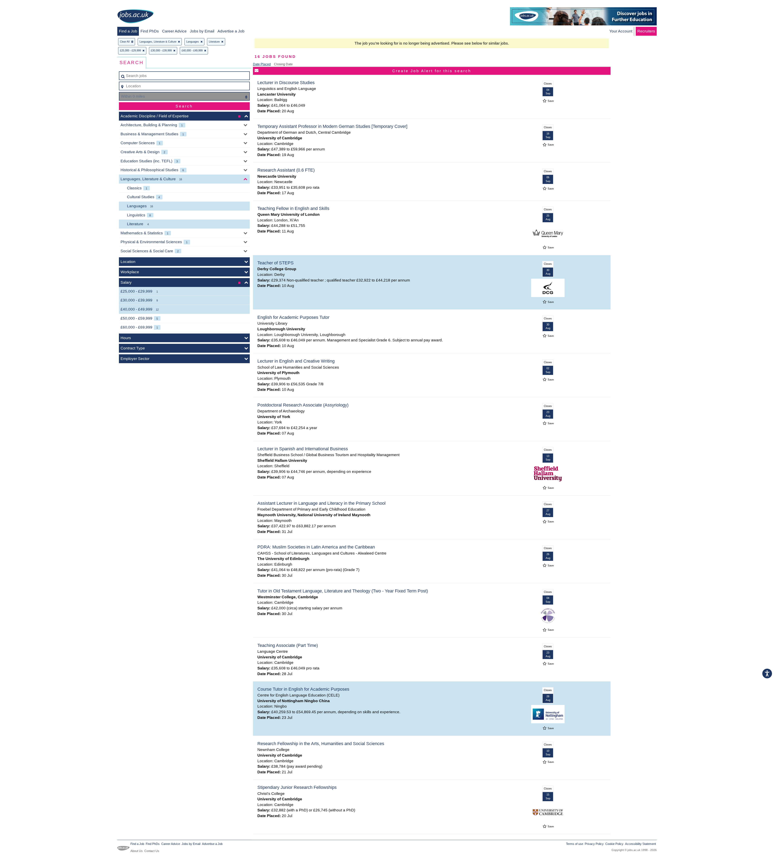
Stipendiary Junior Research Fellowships (297, 787)
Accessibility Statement (640, 844)
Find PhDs (149, 31)
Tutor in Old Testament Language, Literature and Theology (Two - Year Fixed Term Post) (342, 590)
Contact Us (151, 851)
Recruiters (646, 31)
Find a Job (128, 31)
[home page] (135, 17)
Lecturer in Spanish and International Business (302, 448)
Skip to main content (19, 4)
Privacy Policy (594, 844)
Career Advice (174, 31)
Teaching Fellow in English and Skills (293, 208)
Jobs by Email (202, 31)
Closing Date (283, 64)
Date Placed (262, 64)
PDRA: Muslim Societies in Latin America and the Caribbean (316, 546)
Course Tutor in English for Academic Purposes (303, 689)
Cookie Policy (614, 844)
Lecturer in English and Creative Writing (296, 361)
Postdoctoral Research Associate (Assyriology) (303, 405)
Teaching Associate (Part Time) (287, 645)
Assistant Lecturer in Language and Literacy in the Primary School (321, 503)
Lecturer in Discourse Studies (286, 82)
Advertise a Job (230, 31)
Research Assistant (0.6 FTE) (286, 170)
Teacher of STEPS (275, 262)
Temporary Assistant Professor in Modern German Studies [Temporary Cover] (332, 126)
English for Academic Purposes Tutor (293, 317)
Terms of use (574, 844)
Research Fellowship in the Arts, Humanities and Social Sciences (320, 743)
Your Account (620, 31)
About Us (136, 851)
